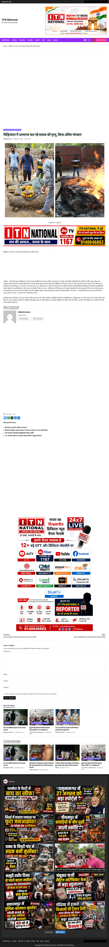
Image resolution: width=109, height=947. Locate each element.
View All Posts (37, 319)
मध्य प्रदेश (29, 40)
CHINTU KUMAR (33, 770)
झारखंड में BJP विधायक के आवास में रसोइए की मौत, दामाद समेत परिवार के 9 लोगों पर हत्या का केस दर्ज (41, 765)
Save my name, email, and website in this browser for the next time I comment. (31, 694)
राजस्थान (37, 40)
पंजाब (43, 40)
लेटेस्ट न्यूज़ (18, 130)
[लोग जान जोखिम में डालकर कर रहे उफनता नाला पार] (15, 717)
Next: (90, 636)
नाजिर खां (57, 767)
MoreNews (61, 945)
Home (5, 46)
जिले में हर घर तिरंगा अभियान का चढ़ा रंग (16, 427)
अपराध (33, 758)
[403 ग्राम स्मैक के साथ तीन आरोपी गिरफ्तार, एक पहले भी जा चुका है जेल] (67, 717)
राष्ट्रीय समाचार (5, 40)
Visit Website (24, 319)
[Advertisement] (54, 63)
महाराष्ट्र (55, 40)
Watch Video (101, 40)
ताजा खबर (14, 40)
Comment (7, 651)
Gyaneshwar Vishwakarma (36, 732)
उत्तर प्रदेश (22, 40)
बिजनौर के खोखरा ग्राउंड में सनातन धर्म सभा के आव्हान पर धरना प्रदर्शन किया (26, 430)
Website (6, 687)
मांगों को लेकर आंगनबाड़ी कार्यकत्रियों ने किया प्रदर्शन (19, 433)
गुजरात (49, 40)
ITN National (10, 19)
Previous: (19, 636)
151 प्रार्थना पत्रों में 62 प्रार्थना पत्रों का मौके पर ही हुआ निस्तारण (23, 436)
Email (5, 681)
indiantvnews (7, 139)
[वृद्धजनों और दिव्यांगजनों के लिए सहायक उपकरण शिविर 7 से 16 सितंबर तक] (41, 717)
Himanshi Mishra (60, 732)
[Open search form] (89, 40)
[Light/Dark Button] (85, 40)
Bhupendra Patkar (8, 732)
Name (5, 674)
